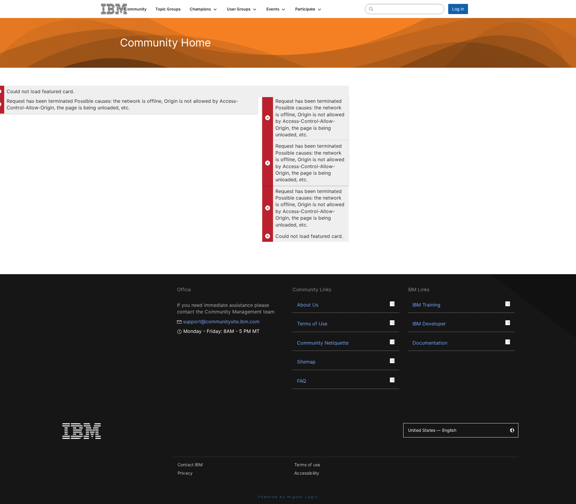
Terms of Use (312, 324)
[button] (203, 8)
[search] (371, 8)
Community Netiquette (323, 343)
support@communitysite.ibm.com (221, 322)
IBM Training (426, 305)
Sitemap (306, 362)
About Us (307, 305)
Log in (458, 8)
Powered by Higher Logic (288, 497)
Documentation (429, 343)
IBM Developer (429, 324)
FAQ (301, 381)
